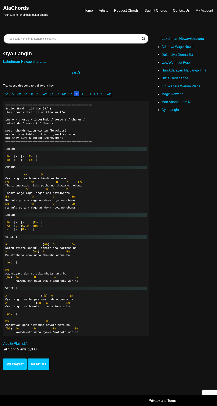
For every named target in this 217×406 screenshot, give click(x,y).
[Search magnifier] (144, 39)
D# (64, 93)
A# (19, 93)
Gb (96, 93)
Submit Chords (156, 10)
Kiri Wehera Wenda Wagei (181, 86)
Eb (70, 93)
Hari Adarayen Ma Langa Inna (183, 70)
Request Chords (126, 10)
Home (88, 10)
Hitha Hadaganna (174, 78)
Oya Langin (170, 110)
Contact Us (181, 10)
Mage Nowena (172, 94)
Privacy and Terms (163, 400)
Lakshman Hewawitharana (24, 61)
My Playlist (15, 364)
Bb (25, 93)
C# (45, 93)
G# (109, 93)
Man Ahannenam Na (176, 102)
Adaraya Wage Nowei (177, 47)
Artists (103, 10)
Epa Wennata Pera (175, 62)
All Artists (38, 364)
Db (51, 93)
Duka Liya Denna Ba (177, 54)
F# (89, 93)
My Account (204, 10)
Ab (6, 93)
